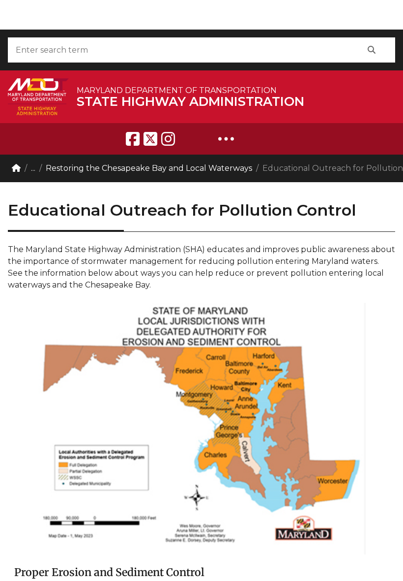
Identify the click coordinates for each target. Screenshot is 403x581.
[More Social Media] (226, 139)
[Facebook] (133, 139)
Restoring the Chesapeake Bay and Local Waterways (149, 168)
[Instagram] (168, 139)
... (33, 168)
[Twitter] (150, 139)
